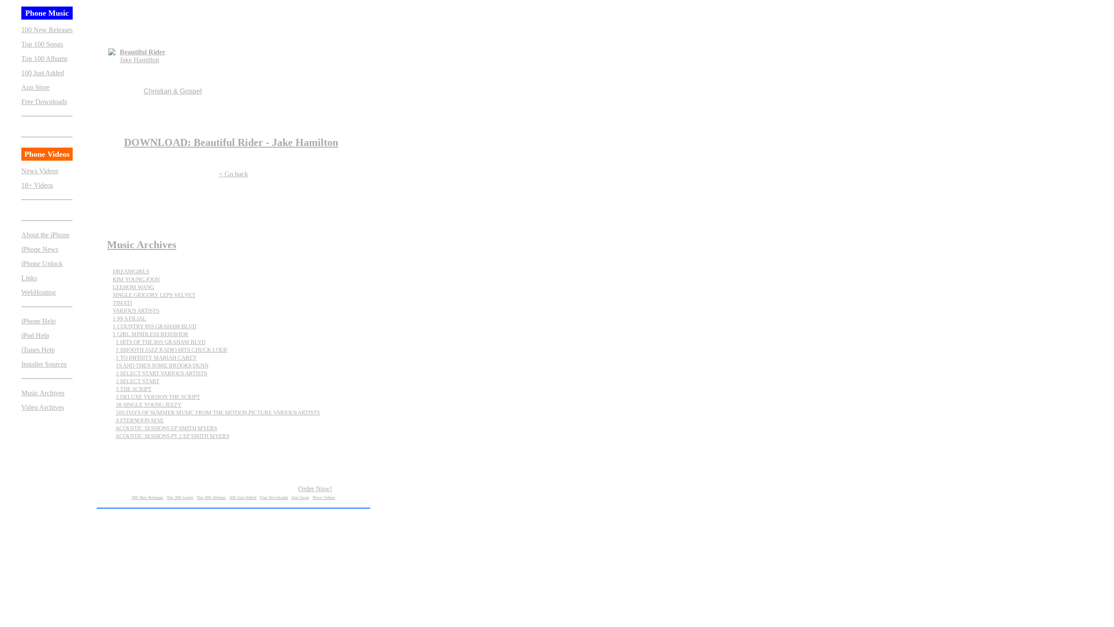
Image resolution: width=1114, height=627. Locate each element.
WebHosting (38, 292)
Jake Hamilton (139, 60)
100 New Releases (47, 30)
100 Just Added (42, 73)
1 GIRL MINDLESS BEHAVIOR (150, 334)
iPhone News (39, 249)
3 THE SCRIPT (133, 389)
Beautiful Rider (142, 52)
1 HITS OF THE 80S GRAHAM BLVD (160, 342)
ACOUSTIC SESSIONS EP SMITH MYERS (166, 428)
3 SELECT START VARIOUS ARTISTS (161, 373)
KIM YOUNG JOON (136, 279)
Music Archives (42, 393)
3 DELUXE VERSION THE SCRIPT (158, 397)
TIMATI (122, 303)
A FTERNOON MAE (139, 420)
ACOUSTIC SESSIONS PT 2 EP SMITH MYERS (172, 436)
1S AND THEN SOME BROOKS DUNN (162, 365)
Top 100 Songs (42, 44)
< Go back (233, 174)
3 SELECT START (137, 381)
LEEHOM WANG (133, 287)
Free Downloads (44, 101)
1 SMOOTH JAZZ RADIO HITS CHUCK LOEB (171, 350)
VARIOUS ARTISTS (136, 310)
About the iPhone (45, 235)
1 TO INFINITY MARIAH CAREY (156, 357)
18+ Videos (37, 185)
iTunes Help (38, 350)
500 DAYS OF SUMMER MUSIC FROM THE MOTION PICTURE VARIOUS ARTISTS (218, 412)
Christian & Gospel (173, 91)
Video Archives (42, 407)
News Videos (39, 171)
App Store (35, 87)
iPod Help (35, 335)
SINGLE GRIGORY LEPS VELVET (154, 295)
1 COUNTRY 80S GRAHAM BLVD (154, 326)
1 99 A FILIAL (129, 318)
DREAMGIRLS (131, 271)
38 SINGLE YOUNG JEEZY (148, 404)
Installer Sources (44, 364)
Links (29, 278)
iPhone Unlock (42, 263)
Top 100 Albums (44, 58)
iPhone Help (38, 321)
